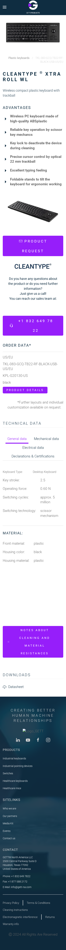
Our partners (10, 816)
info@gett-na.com (21, 887)
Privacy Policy (11, 903)
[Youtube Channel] (28, 739)
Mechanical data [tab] (46, 439)
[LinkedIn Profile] (18, 739)
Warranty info (11, 924)
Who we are (9, 808)
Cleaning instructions (15, 910)
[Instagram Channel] (48, 739)
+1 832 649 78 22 (35, 326)
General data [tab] (17, 439)
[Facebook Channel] (38, 739)
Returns (50, 917)
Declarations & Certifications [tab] (33, 456)
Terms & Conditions (38, 903)
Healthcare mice (12, 788)
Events (6, 830)
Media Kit (8, 823)
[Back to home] (33, 7)
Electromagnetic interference (20, 917)
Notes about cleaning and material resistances (34, 642)
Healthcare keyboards (15, 780)
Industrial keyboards (14, 758)
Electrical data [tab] (33, 447)
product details (25, 390)
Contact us (9, 838)
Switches (8, 773)
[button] (4, 7)
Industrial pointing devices (17, 766)
